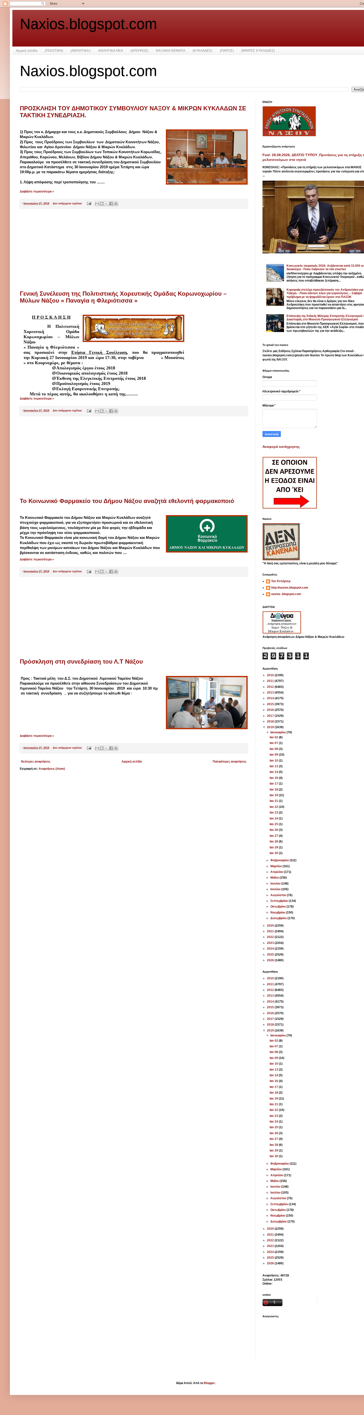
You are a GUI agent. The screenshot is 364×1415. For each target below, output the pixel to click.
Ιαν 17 (274, 783)
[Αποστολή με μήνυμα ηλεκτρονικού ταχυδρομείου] (97, 203)
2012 (271, 687)
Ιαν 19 (274, 795)
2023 (271, 943)
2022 (271, 937)
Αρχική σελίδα (26, 50)
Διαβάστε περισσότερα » (37, 191)
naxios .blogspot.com (286, 594)
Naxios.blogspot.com (88, 24)
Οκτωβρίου (278, 906)
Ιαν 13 (274, 766)
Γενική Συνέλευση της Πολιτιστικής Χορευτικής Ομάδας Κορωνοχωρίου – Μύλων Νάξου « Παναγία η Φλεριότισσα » (123, 297)
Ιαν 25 (274, 824)
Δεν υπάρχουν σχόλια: (68, 203)
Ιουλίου (275, 889)
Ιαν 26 (274, 830)
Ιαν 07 (274, 743)
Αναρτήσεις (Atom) (52, 768)
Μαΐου (275, 877)
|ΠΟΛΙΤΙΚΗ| (54, 50)
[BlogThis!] (101, 203)
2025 (271, 954)
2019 (271, 727)
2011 (271, 681)
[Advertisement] (134, 249)
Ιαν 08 (274, 749)
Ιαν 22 (274, 807)
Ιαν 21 (274, 801)
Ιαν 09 (274, 754)
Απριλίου (277, 872)
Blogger (209, 1383)
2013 (271, 692)
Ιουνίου (275, 883)
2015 (271, 704)
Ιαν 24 (274, 818)
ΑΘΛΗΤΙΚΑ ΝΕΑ (110, 50)
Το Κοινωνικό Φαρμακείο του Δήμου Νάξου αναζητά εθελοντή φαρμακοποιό (127, 501)
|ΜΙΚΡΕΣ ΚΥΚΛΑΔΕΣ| (258, 50)
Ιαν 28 (274, 841)
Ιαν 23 (274, 812)
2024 (271, 948)
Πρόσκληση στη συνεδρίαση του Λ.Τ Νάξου (81, 661)
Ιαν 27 (274, 836)
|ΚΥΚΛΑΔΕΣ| (202, 50)
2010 (271, 675)
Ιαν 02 (274, 737)
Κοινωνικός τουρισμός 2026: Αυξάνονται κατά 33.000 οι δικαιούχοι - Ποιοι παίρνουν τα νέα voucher (325, 267)
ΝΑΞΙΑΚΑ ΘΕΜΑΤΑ (170, 50)
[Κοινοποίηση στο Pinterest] (115, 203)
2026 (271, 960)
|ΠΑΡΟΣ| (227, 50)
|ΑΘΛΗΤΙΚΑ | (81, 50)
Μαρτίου (276, 866)
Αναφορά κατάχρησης (281, 447)
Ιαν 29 (274, 847)
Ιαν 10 (274, 760)
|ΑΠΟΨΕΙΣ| (139, 50)
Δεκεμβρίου (278, 918)
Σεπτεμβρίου (279, 901)
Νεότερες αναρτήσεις (35, 761)
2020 (271, 925)
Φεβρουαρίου (280, 860)
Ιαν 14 (274, 772)
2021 (271, 931)
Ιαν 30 (274, 853)
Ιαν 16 (274, 778)
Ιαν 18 (274, 789)
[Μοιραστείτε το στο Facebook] (111, 203)
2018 (271, 721)
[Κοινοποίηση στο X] (106, 203)
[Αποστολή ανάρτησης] (89, 203)
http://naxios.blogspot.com (289, 587)
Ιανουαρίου (278, 732)
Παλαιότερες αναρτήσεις (229, 761)
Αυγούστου (278, 895)
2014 (271, 698)
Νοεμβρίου (278, 912)
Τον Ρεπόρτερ (280, 581)
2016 (271, 710)
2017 (271, 716)
